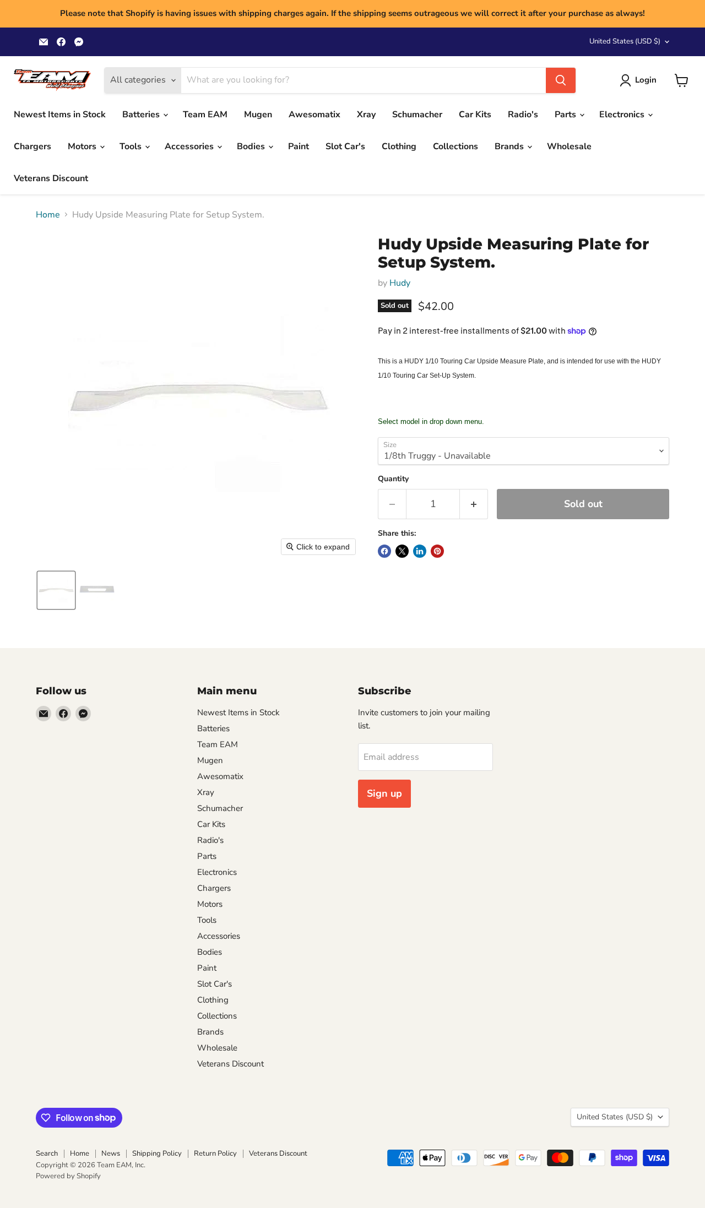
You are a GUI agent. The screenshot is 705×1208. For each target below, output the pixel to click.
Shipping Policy (157, 1153)
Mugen (258, 114)
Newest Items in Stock (60, 114)
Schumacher (417, 114)
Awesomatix (314, 114)
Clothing (399, 146)
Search (47, 1153)
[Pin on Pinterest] (437, 551)
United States (624, 41)
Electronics (623, 114)
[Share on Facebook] (384, 551)
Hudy (399, 283)
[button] (640, 80)
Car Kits (475, 114)
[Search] (561, 80)
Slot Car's (345, 146)
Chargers (32, 146)
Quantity (393, 479)
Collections (455, 146)
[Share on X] (402, 551)
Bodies (252, 146)
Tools (132, 146)
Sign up (384, 793)
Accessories (190, 146)
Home (48, 215)
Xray (366, 114)
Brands (510, 146)
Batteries (142, 114)
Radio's (523, 114)
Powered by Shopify (68, 1176)
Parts (566, 114)
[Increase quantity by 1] (474, 504)
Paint (298, 146)
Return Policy (215, 1153)
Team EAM (205, 114)
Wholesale (569, 146)
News (110, 1153)
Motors (83, 146)
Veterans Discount (51, 178)
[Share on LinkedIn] (419, 551)
